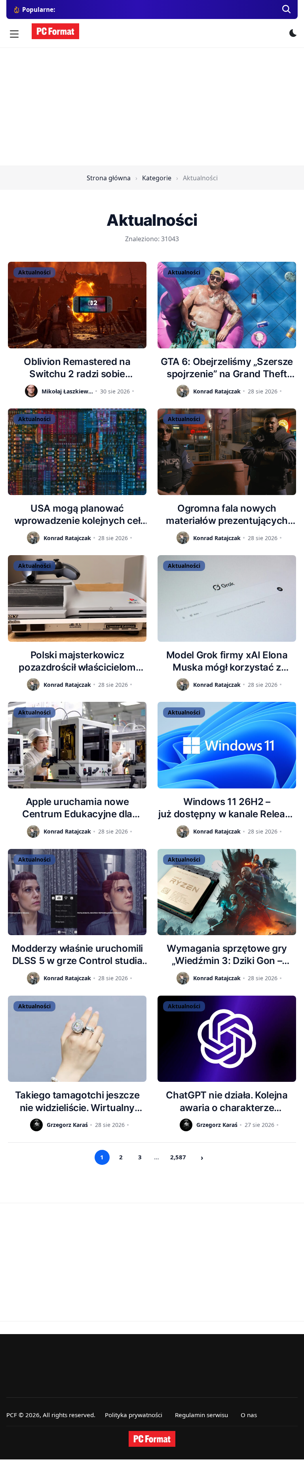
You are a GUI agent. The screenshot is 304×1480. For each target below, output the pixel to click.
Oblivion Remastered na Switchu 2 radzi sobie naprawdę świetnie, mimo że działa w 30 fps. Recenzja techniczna (77, 368)
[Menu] (14, 34)
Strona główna (109, 178)
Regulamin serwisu (201, 1415)
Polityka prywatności (133, 1415)
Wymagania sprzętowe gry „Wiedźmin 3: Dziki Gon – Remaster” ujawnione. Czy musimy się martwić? (227, 955)
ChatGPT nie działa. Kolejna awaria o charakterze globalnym (226, 1101)
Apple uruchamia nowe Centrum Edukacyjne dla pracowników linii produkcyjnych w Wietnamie (77, 808)
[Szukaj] (286, 9)
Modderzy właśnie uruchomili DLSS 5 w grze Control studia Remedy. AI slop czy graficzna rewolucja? (77, 955)
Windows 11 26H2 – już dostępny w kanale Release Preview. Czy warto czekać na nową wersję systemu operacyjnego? (226, 808)
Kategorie (156, 178)
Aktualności (34, 272)
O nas (249, 1415)
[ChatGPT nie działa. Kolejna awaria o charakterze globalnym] (227, 1039)
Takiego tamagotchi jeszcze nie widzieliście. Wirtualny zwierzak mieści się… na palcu (77, 1101)
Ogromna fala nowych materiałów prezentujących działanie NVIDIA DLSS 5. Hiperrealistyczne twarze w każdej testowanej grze (227, 515)
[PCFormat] (152, 1439)
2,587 (178, 1157)
